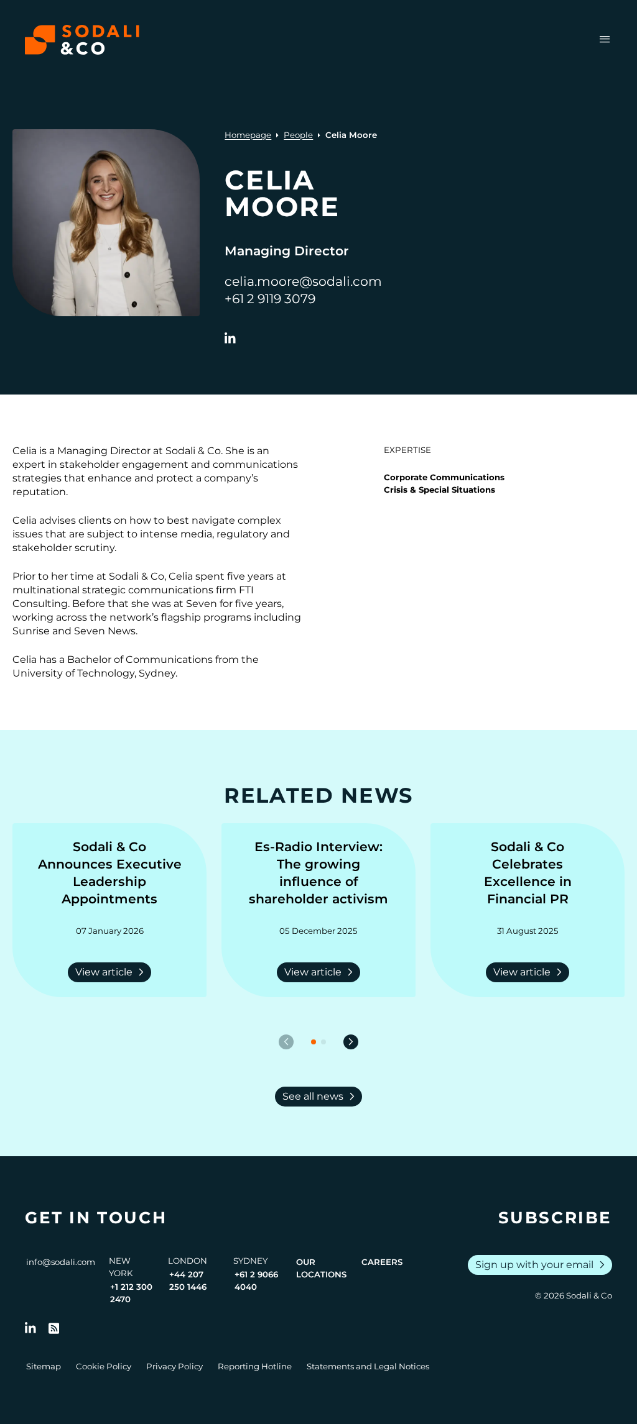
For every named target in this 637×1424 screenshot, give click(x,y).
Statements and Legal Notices (368, 1366)
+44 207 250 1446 (188, 1280)
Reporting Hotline (255, 1366)
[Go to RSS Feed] (54, 1328)
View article (112, 972)
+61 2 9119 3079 (270, 298)
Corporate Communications (444, 477)
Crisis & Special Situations (439, 490)
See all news (321, 1096)
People (298, 135)
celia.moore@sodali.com (303, 281)
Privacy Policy (174, 1366)
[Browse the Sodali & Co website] (82, 40)
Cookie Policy (103, 1366)
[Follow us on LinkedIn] (30, 1328)
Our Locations (321, 1268)
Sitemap (43, 1366)
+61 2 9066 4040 (256, 1280)
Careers (381, 1262)
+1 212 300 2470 (131, 1293)
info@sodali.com (60, 1262)
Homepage (248, 135)
